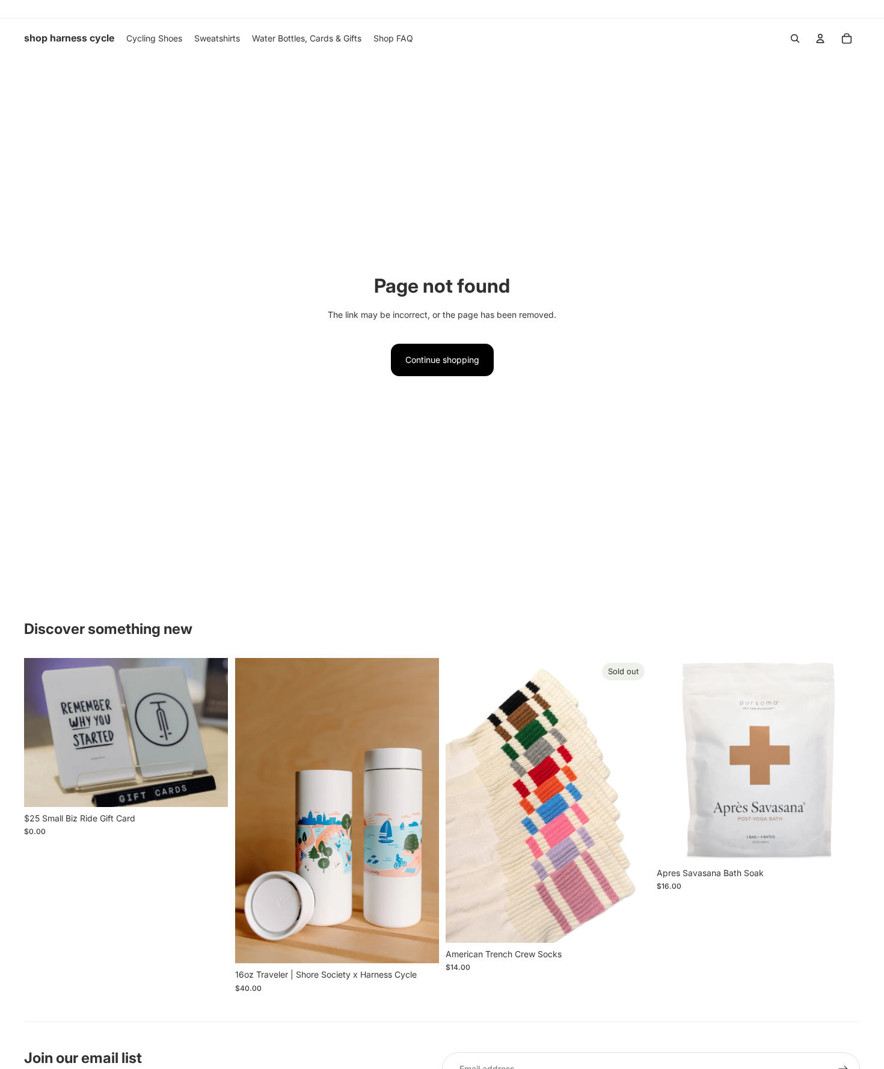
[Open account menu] (820, 38)
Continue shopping (442, 360)
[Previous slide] (253, 810)
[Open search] (795, 38)
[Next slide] (420, 810)
